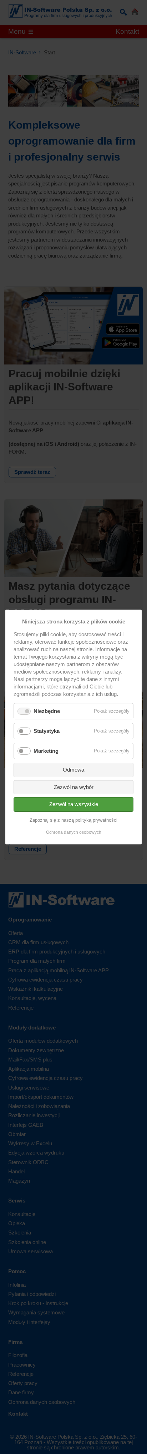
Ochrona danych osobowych (73, 832)
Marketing (46, 751)
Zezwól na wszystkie (73, 804)
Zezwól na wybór (73, 787)
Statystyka (47, 731)
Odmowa (73, 770)
